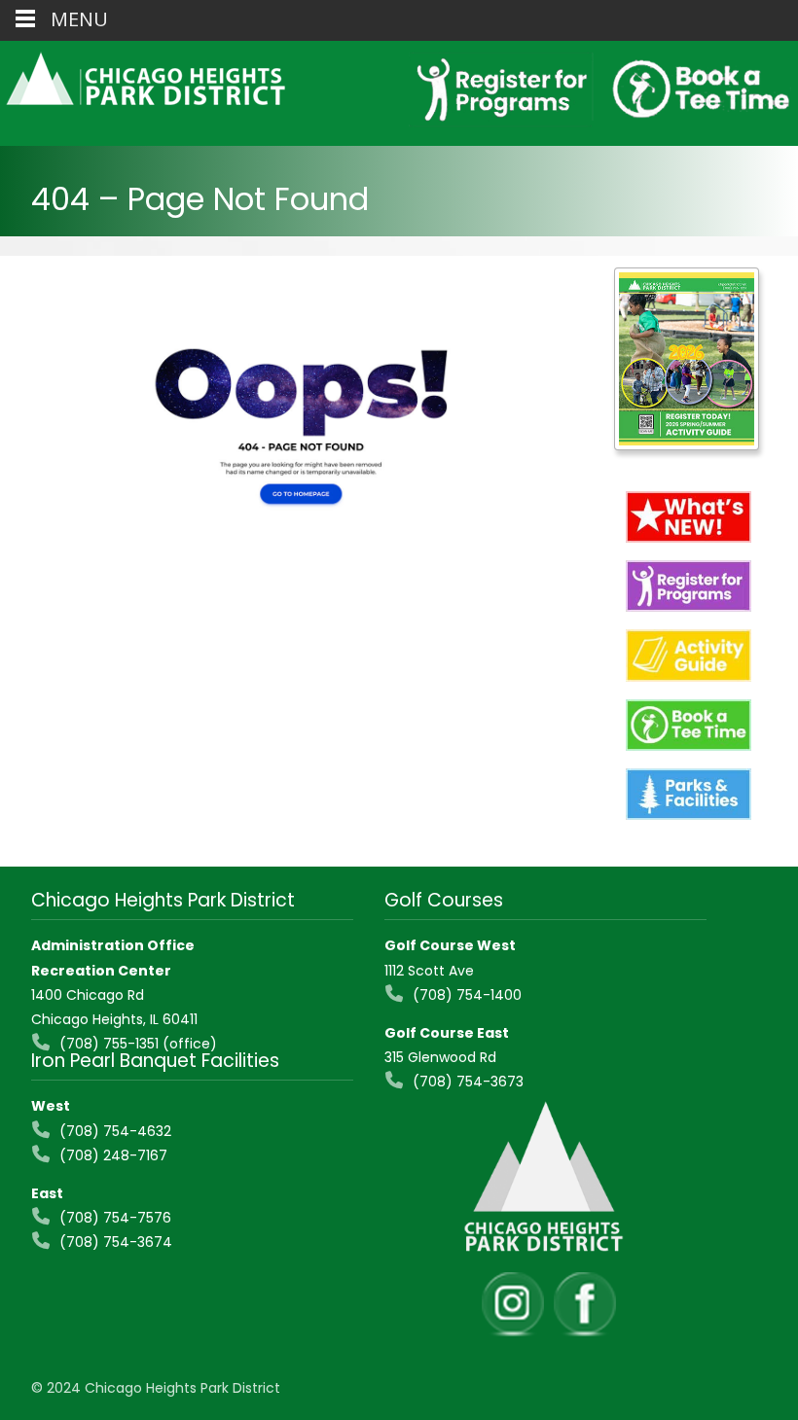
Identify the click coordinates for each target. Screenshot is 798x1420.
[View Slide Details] (686, 358)
